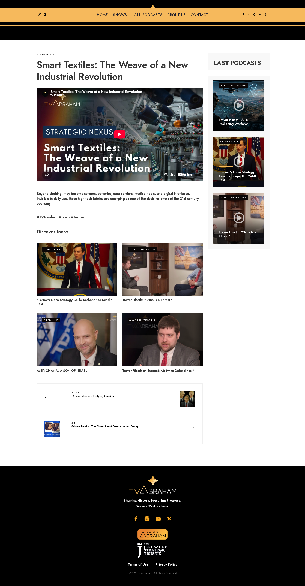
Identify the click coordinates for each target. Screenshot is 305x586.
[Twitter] (248, 14)
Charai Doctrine (53, 249)
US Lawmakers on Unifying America (92, 394)
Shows (120, 14)
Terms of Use (138, 564)
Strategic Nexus (45, 54)
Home (102, 14)
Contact (199, 14)
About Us (176, 14)
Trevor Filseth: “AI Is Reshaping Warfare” (233, 121)
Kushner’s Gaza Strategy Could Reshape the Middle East (74, 302)
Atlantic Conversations (142, 249)
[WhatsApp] (265, 14)
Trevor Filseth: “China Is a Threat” (147, 300)
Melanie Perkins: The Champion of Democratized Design (104, 425)
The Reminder (51, 319)
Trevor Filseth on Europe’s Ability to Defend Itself (158, 370)
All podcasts (148, 14)
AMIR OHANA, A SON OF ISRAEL (62, 370)
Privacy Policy (166, 564)
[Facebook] (243, 14)
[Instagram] (254, 14)
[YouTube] (260, 14)
